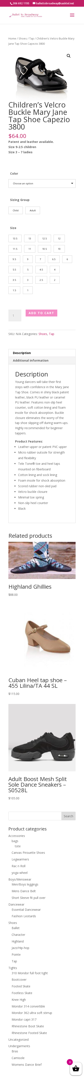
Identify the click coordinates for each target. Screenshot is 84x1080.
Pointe (16, 954)
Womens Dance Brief (27, 1065)
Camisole (18, 1058)
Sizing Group (20, 200)
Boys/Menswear (19, 879)
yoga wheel (20, 873)
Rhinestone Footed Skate (29, 1033)
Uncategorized (18, 1039)
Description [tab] (22, 353)
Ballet (16, 928)
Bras (15, 1051)
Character (18, 935)
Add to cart (41, 313)
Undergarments (19, 1046)
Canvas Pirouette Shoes (28, 853)
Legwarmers (20, 859)
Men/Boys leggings (25, 884)
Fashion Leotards (24, 916)
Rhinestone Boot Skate (28, 1026)
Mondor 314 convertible (28, 1006)
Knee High (19, 1000)
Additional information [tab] (30, 360)
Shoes (23, 38)
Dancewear (16, 904)
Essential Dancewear (26, 910)
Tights (12, 968)
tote (18, 846)
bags (15, 841)
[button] (69, 56)
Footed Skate (21, 986)
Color (14, 173)
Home (12, 38)
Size (13, 228)
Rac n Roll (18, 866)
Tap (31, 38)
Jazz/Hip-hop (20, 948)
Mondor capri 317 (24, 1019)
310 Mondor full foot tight (30, 973)
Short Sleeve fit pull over (28, 898)
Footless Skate (22, 993)
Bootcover (19, 979)
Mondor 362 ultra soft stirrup (32, 1013)
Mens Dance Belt (24, 891)
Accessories (16, 836)
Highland (18, 941)
